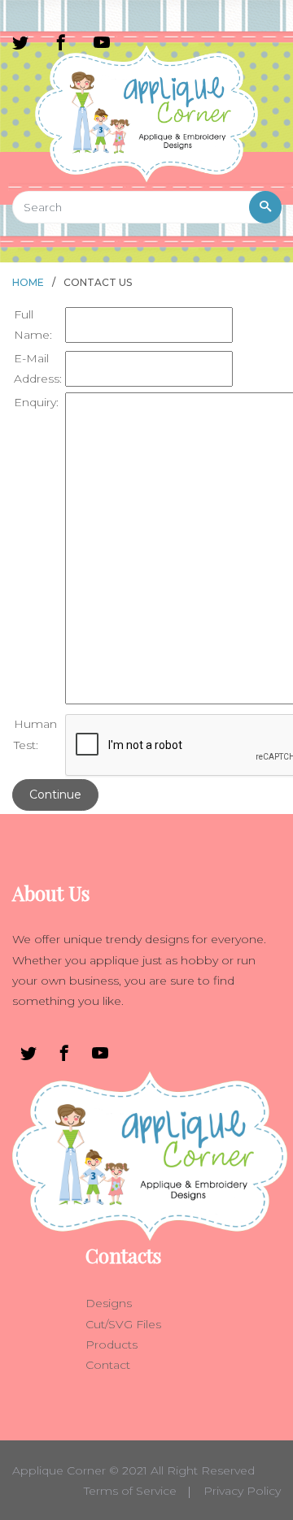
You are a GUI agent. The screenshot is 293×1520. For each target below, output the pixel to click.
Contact (107, 1365)
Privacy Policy (242, 1490)
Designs (108, 1303)
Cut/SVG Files (123, 1324)
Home (28, 282)
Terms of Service (130, 1490)
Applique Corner (59, 1470)
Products (111, 1344)
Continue (55, 794)
